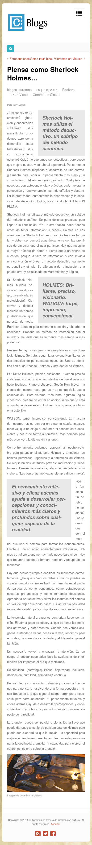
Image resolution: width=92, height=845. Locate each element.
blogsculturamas (19, 89)
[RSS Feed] (38, 833)
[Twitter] (45, 833)
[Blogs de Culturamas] (27, 32)
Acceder (55, 824)
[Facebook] (53, 833)
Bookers (68, 89)
